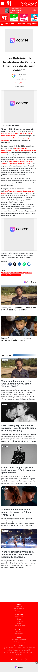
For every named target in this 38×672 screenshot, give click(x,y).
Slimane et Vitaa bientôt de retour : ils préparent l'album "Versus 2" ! (16, 512)
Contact (19, 606)
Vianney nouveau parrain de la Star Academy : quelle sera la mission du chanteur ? (17, 554)
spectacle (4, 275)
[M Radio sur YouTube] (21, 659)
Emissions (21, 24)
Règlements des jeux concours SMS (19, 650)
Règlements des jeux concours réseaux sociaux (19, 648)
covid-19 (10, 275)
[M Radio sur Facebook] (11, 659)
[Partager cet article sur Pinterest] (19, 265)
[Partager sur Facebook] (9, 265)
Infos (19, 619)
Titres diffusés (19, 609)
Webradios (9, 24)
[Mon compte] (35, 4)
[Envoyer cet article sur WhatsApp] (24, 265)
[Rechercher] (31, 4)
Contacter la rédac (19, 626)
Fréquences (19, 611)
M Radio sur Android (19, 642)
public (22, 272)
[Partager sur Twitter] (14, 265)
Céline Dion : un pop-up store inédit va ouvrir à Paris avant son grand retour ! (18, 470)
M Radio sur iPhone (19, 640)
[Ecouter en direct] (27, 4)
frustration (17, 275)
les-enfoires (28, 272)
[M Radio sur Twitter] (16, 659)
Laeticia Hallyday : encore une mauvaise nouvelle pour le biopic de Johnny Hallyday (18, 428)
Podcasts (19, 631)
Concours (19, 623)
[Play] (2, 16)
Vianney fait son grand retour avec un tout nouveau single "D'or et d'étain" (16, 384)
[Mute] (34, 10)
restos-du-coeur (14, 272)
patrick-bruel (5, 272)
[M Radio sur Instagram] (26, 659)
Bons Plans (19, 617)
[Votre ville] (23, 4)
